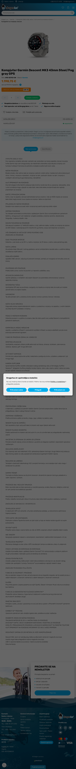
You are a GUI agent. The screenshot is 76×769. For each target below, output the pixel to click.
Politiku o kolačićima (57, 382)
